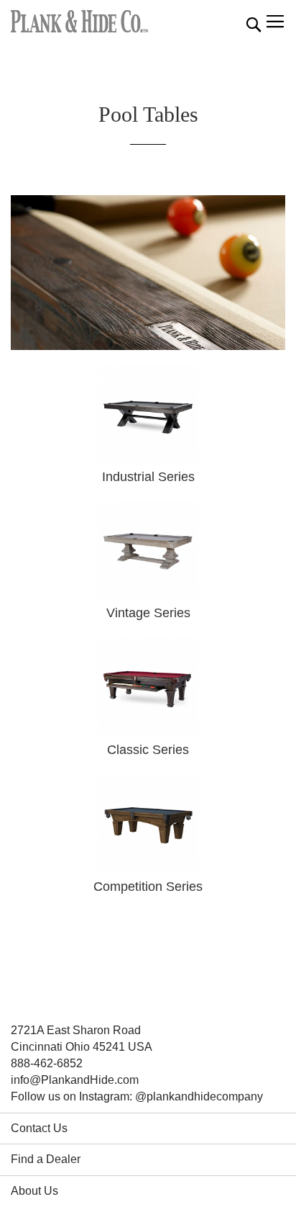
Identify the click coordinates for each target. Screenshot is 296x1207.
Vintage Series (148, 613)
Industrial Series (148, 477)
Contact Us (39, 1128)
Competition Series (148, 886)
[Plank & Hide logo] (79, 21)
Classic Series (148, 749)
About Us (34, 1191)
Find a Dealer (45, 1159)
